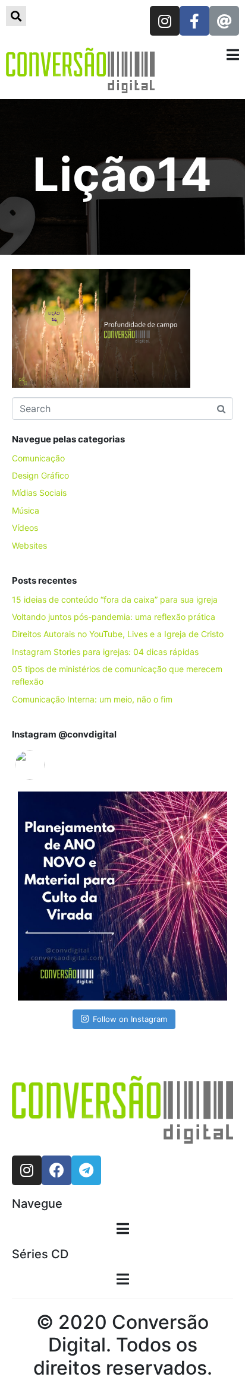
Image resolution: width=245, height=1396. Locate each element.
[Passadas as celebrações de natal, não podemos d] (122, 896)
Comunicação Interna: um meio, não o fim (92, 699)
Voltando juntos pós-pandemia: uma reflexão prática (113, 617)
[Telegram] (86, 1170)
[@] (47, 765)
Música (25, 510)
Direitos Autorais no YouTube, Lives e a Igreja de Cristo (118, 634)
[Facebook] (56, 1170)
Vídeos (25, 528)
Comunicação (38, 458)
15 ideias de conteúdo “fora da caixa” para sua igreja (115, 599)
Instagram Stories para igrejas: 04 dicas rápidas (105, 652)
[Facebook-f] (194, 21)
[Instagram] (165, 21)
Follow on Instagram (130, 1019)
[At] (224, 21)
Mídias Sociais (39, 493)
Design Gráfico (40, 475)
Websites (29, 545)
